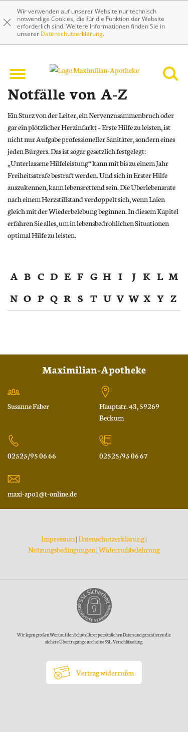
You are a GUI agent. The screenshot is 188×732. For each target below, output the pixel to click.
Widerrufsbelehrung (129, 549)
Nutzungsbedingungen (61, 549)
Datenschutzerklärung (72, 34)
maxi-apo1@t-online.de (42, 493)
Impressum (58, 539)
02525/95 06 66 (32, 455)
